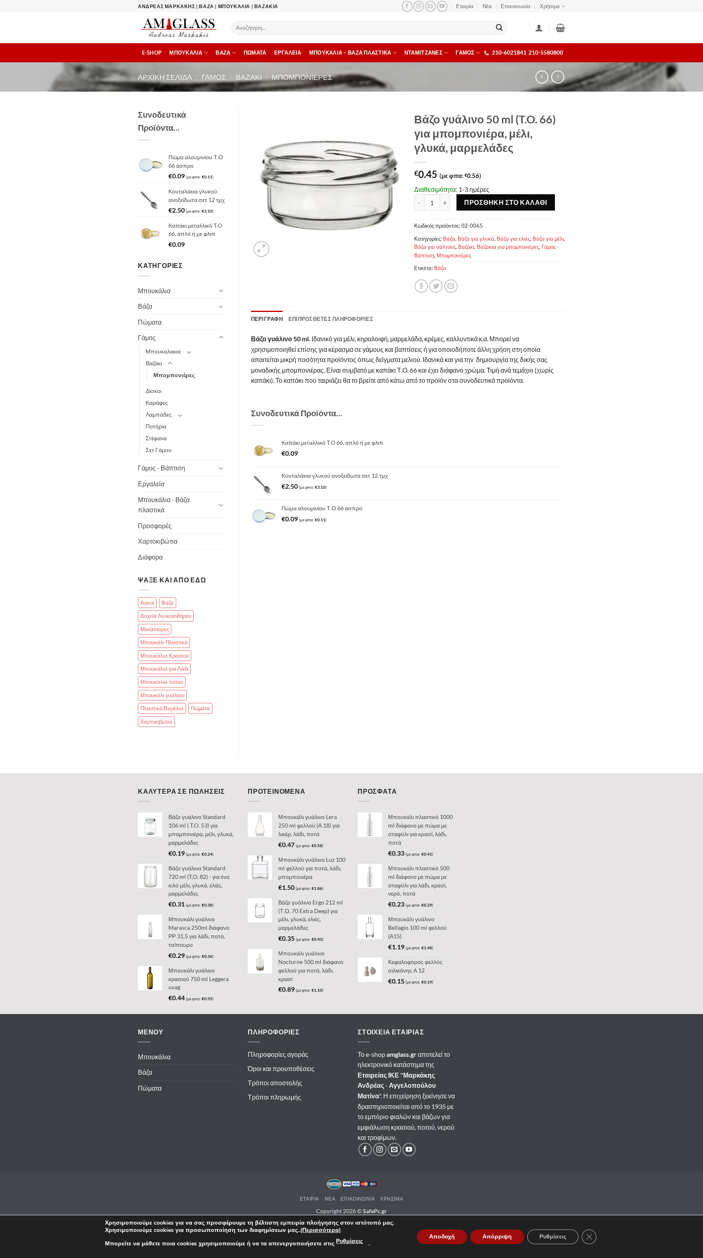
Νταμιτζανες (423, 52)
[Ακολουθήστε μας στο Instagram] (418, 6)
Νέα (487, 6)
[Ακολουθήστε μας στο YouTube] (442, 6)
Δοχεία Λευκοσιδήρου (165, 616)
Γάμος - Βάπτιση (161, 468)
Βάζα (449, 238)
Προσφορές (155, 525)
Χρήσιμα (550, 6)
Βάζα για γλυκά (476, 238)
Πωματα (255, 52)
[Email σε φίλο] (451, 286)
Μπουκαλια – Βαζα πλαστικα (350, 52)
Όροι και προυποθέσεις (281, 1068)
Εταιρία (465, 6)
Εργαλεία (151, 483)
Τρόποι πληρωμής (274, 1097)
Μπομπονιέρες (454, 255)
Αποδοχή (442, 1236)
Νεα (330, 1199)
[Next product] (541, 76)
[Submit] (500, 28)
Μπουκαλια (185, 52)
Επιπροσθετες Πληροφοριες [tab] (330, 319)
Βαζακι (249, 76)
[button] (560, 28)
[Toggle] (221, 290)
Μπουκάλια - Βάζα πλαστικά (164, 505)
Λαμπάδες (159, 414)
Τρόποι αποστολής (275, 1083)
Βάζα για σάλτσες (435, 247)
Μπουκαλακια (163, 351)
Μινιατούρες (154, 629)
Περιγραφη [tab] (267, 319)
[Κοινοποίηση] (421, 286)
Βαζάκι (466, 247)
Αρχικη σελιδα (165, 76)
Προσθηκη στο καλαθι (505, 202)
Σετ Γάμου (159, 449)
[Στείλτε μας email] (430, 6)
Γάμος (147, 337)
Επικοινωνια (358, 1199)
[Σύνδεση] (539, 28)
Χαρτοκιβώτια (157, 541)
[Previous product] (557, 76)
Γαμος (214, 76)
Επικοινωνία (516, 6)
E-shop (152, 52)
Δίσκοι (154, 390)
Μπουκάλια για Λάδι (164, 668)
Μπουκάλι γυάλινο (162, 695)
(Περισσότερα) (320, 1230)
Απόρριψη (497, 1236)
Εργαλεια (287, 52)
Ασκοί (147, 602)
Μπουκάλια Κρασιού (164, 655)
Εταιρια (309, 1199)
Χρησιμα (391, 1199)
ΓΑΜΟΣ (465, 52)
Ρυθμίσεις (349, 1241)
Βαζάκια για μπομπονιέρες (508, 247)
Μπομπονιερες (302, 76)
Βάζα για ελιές (513, 238)
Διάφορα (150, 557)
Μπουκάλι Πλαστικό (164, 642)
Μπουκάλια (154, 290)
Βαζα (223, 52)
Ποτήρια (156, 426)
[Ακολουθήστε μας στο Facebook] (407, 6)
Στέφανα (156, 438)
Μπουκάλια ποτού (161, 681)
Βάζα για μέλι (548, 238)
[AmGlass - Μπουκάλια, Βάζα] (178, 27)
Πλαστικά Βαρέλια (161, 708)
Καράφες (157, 402)
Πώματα (150, 322)
